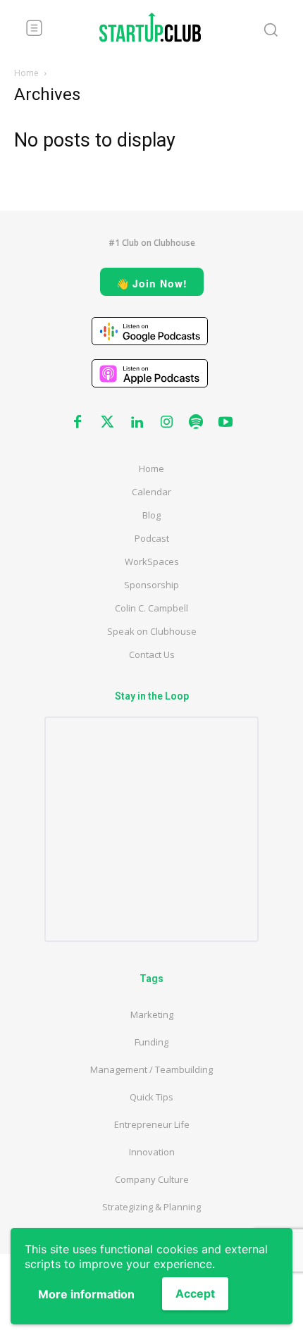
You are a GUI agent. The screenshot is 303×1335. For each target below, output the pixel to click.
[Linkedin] (137, 423)
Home (26, 73)
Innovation (152, 1151)
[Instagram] (166, 423)
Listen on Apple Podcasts (150, 373)
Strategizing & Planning (151, 1206)
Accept (195, 1293)
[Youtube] (225, 423)
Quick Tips (151, 1097)
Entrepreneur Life (152, 1124)
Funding (151, 1042)
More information (86, 1294)
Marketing (151, 1014)
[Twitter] (107, 423)
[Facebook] (77, 423)
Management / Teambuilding (151, 1069)
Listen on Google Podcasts (150, 331)
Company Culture (152, 1179)
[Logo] (150, 27)
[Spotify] (196, 423)
